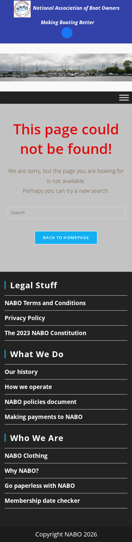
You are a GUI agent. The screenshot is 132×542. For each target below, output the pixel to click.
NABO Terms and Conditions (45, 303)
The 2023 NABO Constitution (45, 333)
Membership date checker (42, 501)
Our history (21, 372)
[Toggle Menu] (124, 98)
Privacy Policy (25, 318)
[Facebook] (66, 34)
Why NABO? (22, 471)
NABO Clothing (26, 456)
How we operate (28, 387)
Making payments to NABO (44, 417)
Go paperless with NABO (40, 486)
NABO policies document (40, 402)
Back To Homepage (66, 237)
